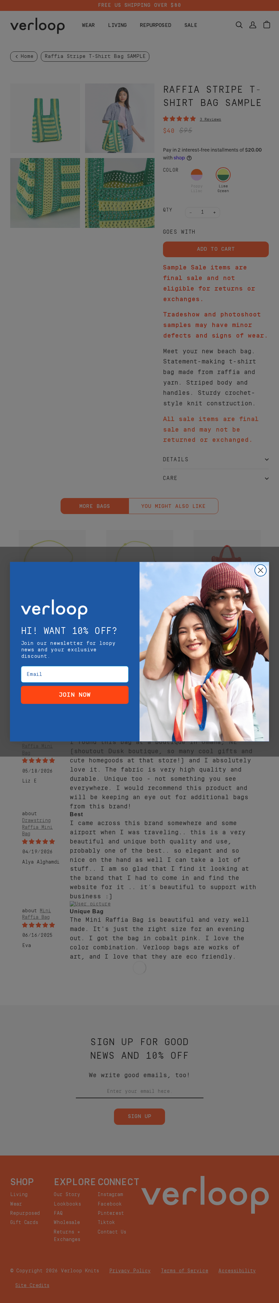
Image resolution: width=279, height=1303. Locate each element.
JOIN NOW (75, 694)
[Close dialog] (260, 570)
